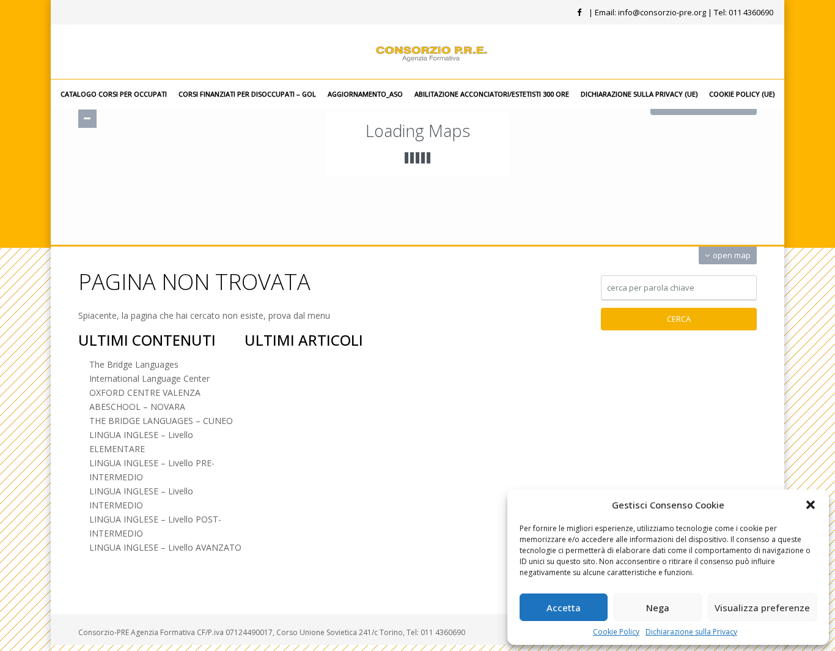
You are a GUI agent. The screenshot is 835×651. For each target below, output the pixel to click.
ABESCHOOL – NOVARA (137, 406)
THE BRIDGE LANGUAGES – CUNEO (161, 420)
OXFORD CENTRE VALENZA (144, 392)
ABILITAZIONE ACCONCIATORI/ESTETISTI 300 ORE (491, 94)
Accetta (563, 607)
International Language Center (149, 378)
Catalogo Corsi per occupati (114, 94)
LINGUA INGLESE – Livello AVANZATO (165, 547)
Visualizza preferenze (762, 607)
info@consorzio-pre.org (662, 12)
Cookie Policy (616, 632)
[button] (810, 505)
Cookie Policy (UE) (741, 94)
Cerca (679, 318)
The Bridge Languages (133, 364)
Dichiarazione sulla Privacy (691, 632)
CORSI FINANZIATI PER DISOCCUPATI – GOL (247, 94)
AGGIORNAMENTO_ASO (365, 94)
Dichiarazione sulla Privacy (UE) (639, 94)
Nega (657, 607)
